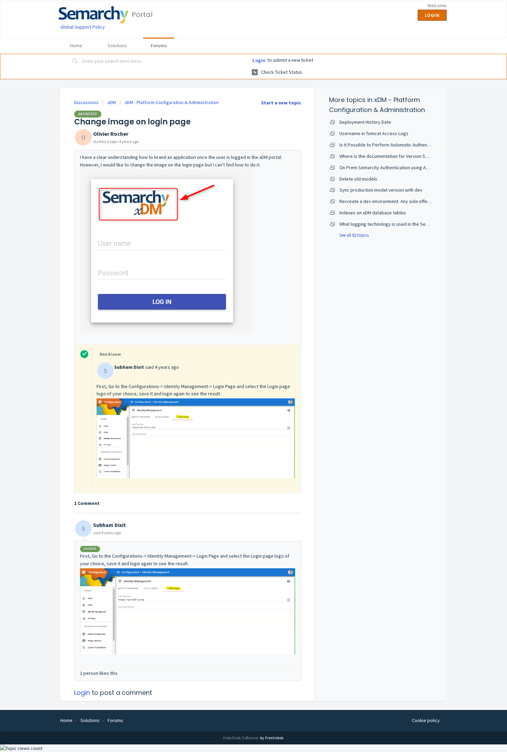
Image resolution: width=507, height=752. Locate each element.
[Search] (75, 62)
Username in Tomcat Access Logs (373, 133)
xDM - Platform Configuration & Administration (172, 102)
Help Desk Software (241, 737)
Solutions (117, 45)
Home (76, 45)
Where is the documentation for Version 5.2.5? (386, 156)
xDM (112, 102)
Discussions (86, 102)
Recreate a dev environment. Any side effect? (386, 201)
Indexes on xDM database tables (372, 213)
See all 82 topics (354, 235)
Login (259, 60)
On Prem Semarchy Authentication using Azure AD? (391, 167)
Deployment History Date (365, 122)
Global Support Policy (82, 27)
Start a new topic (281, 103)
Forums (159, 45)
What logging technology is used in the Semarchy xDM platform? (405, 224)
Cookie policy (426, 720)
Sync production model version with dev (381, 190)
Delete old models (358, 179)
